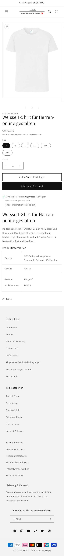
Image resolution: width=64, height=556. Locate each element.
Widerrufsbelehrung (15, 341)
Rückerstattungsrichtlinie (18, 369)
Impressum (11, 327)
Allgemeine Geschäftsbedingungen (23, 362)
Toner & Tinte (12, 396)
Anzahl (5, 159)
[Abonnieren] (50, 519)
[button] (6, 11)
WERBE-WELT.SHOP (27, 550)
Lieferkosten (12, 355)
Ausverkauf (11, 376)
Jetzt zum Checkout (32, 186)
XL (35, 145)
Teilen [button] (9, 299)
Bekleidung (11, 403)
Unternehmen (12, 424)
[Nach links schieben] (25, 107)
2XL (45, 145)
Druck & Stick (12, 410)
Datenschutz (12, 348)
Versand (14, 135)
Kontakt (10, 334)
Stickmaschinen (14, 417)
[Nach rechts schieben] (38, 107)
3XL (7, 152)
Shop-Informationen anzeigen (20, 204)
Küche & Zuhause (14, 431)
